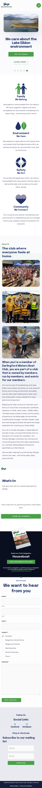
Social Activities (11, 652)
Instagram (27, 727)
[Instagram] (27, 724)
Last (3, 616)
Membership (10, 648)
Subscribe (21, 763)
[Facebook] (15, 724)
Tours (7, 656)
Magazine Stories (12, 644)
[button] (15, 71)
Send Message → (11, 700)
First (3, 606)
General (8, 636)
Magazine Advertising (14, 640)
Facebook (15, 727)
